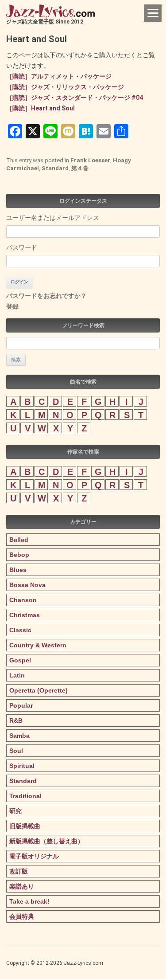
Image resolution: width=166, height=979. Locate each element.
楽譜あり (21, 886)
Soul (16, 750)
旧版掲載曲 (24, 826)
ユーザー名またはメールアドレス (52, 217)
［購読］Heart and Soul (40, 108)
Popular (21, 705)
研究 (15, 811)
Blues (18, 569)
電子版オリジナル (34, 856)
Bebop (19, 554)
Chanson (23, 599)
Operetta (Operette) (38, 690)
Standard (55, 168)
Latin (17, 675)
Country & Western (37, 645)
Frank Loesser (90, 160)
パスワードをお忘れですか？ (46, 295)
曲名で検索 (83, 382)
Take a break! (29, 901)
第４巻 (80, 168)
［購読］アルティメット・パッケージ (59, 76)
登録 (12, 306)
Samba (19, 735)
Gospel (20, 660)
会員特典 (21, 916)
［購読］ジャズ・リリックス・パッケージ (65, 86)
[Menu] (153, 13)
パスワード (21, 247)
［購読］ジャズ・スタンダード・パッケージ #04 (74, 97)
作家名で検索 (83, 452)
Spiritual (22, 765)
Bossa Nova (27, 584)
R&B (16, 720)
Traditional (25, 795)
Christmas (24, 615)
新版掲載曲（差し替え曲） (46, 841)
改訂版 (18, 871)
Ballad (18, 539)
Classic (20, 630)
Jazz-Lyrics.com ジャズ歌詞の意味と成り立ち (50, 11)
